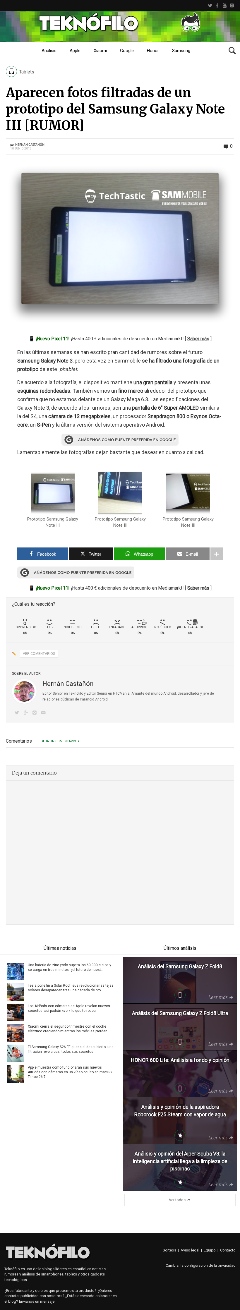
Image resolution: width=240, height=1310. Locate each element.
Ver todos (177, 1200)
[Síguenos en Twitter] (17, 713)
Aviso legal (190, 1250)
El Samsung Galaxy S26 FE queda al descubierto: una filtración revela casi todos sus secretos (71, 1049)
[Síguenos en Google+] (26, 713)
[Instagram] (232, 5)
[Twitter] (210, 5)
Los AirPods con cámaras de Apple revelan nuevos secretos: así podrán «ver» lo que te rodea (69, 1008)
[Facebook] (217, 5)
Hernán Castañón (29, 144)
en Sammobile (124, 361)
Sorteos (169, 1250)
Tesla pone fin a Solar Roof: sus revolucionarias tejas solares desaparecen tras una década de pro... (71, 987)
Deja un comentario (58, 741)
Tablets (26, 72)
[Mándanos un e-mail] (44, 713)
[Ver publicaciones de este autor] (24, 691)
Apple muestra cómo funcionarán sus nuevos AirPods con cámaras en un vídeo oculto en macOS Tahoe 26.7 (70, 1072)
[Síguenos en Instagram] (35, 713)
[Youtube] (224, 5)
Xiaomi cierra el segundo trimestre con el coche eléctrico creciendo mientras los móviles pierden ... (69, 1028)
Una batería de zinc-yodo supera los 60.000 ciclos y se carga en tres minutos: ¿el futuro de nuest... (69, 967)
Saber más (198, 338)
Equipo (210, 1250)
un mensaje (44, 1301)
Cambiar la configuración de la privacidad (201, 1265)
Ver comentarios (39, 654)
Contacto (228, 1250)
